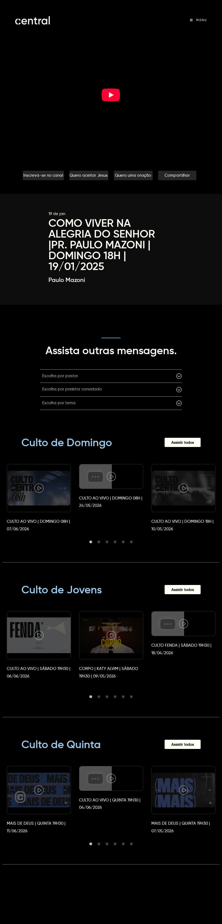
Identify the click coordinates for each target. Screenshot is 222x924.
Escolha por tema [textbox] (59, 402)
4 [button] (115, 542)
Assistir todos (182, 442)
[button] (43, 175)
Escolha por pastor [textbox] (60, 375)
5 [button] (123, 542)
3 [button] (107, 542)
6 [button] (131, 542)
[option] (39, 492)
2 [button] (99, 542)
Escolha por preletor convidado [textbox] (72, 389)
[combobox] (111, 376)
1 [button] (90, 542)
